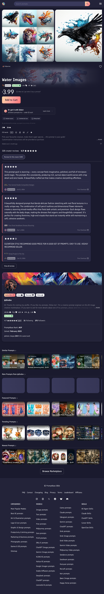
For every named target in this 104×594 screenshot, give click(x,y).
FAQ (23, 492)
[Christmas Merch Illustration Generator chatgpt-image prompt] (63, 456)
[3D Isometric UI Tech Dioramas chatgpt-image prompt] (38, 433)
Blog (46, 492)
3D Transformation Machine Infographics (86, 439)
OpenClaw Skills (87, 528)
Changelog (39, 492)
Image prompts (42, 510)
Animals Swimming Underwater (36, 367)
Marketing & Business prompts (22, 537)
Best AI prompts (17, 513)
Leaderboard (68, 492)
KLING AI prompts (43, 557)
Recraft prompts (66, 569)
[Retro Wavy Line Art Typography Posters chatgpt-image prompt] (38, 409)
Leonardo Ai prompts (44, 585)
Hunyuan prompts (66, 564)
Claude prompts (66, 512)
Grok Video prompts (67, 541)
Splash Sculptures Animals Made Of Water (86, 367)
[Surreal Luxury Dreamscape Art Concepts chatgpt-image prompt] (13, 456)
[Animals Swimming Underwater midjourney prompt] (38, 361)
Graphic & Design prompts (20, 528)
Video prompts (41, 519)
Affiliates (78, 492)
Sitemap (14, 551)
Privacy (53, 492)
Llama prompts (65, 508)
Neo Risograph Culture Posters (11, 415)
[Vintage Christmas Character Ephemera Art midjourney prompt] (63, 433)
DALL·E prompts (42, 543)
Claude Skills (86, 513)
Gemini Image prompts (45, 552)
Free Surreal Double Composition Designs (21, 185)
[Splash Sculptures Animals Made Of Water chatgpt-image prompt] (88, 361)
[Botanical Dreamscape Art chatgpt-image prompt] (38, 456)
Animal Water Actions (10, 367)
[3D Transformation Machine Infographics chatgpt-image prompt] (88, 433)
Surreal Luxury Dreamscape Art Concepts (11, 462)
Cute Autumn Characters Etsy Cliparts (8, 439)
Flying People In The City (16, 254)
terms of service (30, 123)
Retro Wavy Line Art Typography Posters (36, 415)
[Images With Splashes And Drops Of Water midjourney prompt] (63, 361)
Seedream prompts (67, 559)
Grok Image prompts (67, 536)
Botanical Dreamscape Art (36, 462)
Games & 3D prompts (19, 546)
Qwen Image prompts (68, 578)
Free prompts (41, 524)
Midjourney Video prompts (70, 550)
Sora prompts (41, 533)
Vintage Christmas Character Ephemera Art (57, 439)
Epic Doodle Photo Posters (61, 415)
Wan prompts (65, 574)
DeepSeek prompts (43, 576)
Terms (60, 492)
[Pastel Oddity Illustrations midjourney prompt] (88, 409)
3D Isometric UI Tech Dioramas (36, 439)
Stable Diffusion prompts (45, 571)
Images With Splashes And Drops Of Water (61, 367)
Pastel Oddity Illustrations (86, 415)
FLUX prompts (41, 538)
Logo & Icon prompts (19, 523)
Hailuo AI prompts (43, 561)
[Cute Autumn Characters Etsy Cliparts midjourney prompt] (13, 433)
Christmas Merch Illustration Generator (61, 462)
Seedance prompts (67, 555)
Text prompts (41, 514)
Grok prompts (65, 531)
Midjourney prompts (43, 529)
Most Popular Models (18, 509)
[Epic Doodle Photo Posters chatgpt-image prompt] (63, 409)
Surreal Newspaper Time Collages (86, 462)
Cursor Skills (86, 523)
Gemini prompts (66, 522)
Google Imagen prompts (45, 566)
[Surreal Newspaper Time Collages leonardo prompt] (88, 456)
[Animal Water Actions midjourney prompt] (13, 361)
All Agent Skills (87, 509)
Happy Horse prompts (68, 583)
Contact (30, 492)
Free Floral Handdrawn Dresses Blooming (21, 225)
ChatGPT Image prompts (45, 547)
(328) (34, 85)
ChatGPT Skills (87, 518)
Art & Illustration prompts (21, 518)
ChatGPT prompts (42, 580)
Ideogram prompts (67, 517)
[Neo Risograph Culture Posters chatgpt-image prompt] (13, 409)
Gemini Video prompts (68, 545)
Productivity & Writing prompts (22, 532)
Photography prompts (19, 542)
